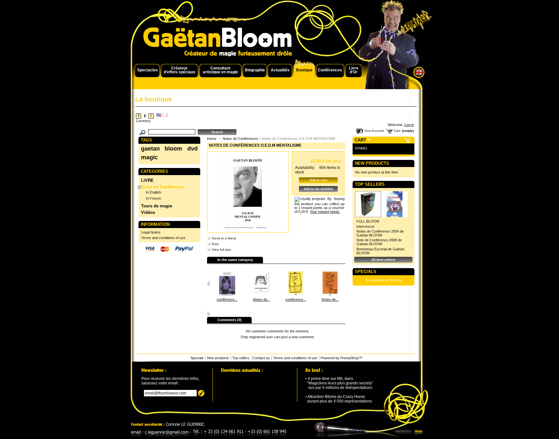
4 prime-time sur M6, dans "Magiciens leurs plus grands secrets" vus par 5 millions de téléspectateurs (339, 383)
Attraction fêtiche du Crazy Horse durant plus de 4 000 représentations (338, 398)
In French (153, 198)
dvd (192, 148)
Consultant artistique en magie (220, 70)
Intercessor (365, 226)
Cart (360, 140)
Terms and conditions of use (163, 238)
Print (215, 244)
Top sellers (370, 184)
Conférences (330, 70)
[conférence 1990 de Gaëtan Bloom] (227, 296)
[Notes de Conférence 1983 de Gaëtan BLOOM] (261, 296)
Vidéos (148, 212)
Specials (365, 271)
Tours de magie (156, 206)
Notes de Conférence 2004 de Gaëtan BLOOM (380, 233)
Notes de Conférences (163, 186)
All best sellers (383, 259)
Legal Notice (150, 232)
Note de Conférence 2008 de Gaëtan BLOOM (379, 242)
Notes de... (261, 299)
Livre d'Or (353, 70)
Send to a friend (224, 238)
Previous (208, 284)
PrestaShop (349, 358)
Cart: (397, 130)
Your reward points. (325, 212)
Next (208, 314)
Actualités (280, 70)
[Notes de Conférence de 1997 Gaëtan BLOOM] (330, 296)
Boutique (304, 70)
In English (153, 192)
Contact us (261, 358)
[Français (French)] (165, 116)
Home (211, 139)
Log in (409, 125)
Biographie (255, 70)
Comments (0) (229, 320)
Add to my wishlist (318, 189)
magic (149, 157)
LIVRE (147, 180)
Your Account (374, 130)
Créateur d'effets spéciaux (179, 70)
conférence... (227, 299)
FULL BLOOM (367, 221)
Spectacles (147, 70)
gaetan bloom (161, 148)
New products (372, 163)
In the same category (235, 260)
